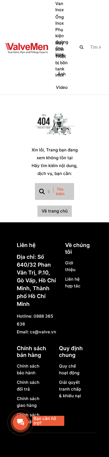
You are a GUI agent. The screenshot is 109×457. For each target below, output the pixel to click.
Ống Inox (59, 20)
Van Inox (59, 6)
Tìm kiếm (60, 191)
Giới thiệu (70, 266)
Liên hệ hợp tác (72, 282)
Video (62, 87)
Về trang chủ (55, 211)
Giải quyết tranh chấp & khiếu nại (70, 389)
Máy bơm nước (60, 49)
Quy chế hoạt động (69, 369)
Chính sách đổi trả (28, 386)
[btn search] (81, 47)
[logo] (26, 47)
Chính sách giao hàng (28, 402)
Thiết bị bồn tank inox (61, 66)
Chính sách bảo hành (28, 369)
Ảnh (62, 74)
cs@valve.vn (43, 331)
